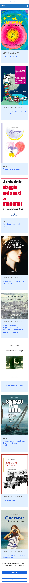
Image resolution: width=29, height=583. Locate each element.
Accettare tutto (14, 572)
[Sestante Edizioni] (14, 2)
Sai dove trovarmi (10, 500)
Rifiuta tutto (14, 580)
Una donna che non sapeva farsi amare (14, 282)
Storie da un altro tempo (13, 386)
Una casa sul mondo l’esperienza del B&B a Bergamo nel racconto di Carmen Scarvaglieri (13, 329)
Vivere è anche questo (12, 169)
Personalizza (14, 576)
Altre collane (6, 52)
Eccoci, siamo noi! (10, 56)
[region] (14, 571)
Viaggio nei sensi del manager (11, 225)
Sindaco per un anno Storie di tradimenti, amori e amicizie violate (14, 443)
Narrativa (19, 52)
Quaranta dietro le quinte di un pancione (14, 557)
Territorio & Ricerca (13, 54)
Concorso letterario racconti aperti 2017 (14, 112)
